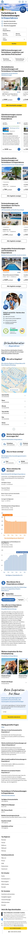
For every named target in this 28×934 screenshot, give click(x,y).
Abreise (18, 33)
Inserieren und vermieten (8, 894)
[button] (26, 2)
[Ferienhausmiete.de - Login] (23, 2)
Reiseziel (5, 29)
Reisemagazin (5, 881)
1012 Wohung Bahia (16, 751)
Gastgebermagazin (6, 897)
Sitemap (3, 850)
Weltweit (3, 848)
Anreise (5, 33)
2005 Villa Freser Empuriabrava (9, 94)
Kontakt (3, 887)
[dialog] (15, 922)
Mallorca (3, 845)
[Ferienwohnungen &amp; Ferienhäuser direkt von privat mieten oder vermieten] (2, 2)
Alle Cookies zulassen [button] (15, 928)
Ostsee (3, 842)
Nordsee (3, 840)
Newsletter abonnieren (14, 717)
